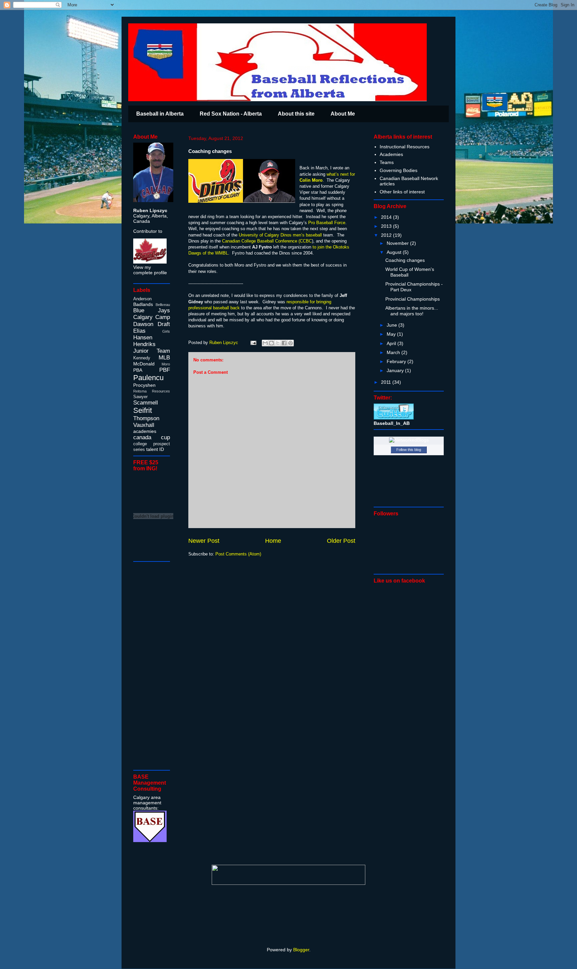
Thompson (146, 418)
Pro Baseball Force (326, 222)
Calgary (143, 317)
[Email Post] (253, 342)
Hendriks (144, 344)
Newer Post (203, 540)
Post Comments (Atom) (238, 553)
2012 (387, 235)
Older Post (341, 540)
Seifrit (142, 410)
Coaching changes (405, 260)
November (398, 243)
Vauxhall (143, 425)
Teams (387, 162)
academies (144, 431)
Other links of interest (402, 191)
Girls (166, 331)
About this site (296, 114)
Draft (164, 324)
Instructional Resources (404, 146)
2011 (386, 382)
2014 (387, 217)
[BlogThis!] (271, 343)
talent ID (155, 449)
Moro (166, 364)
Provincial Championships (412, 299)
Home (273, 540)
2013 (387, 226)
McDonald (144, 363)
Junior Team (151, 351)
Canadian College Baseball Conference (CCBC (267, 241)
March (394, 352)
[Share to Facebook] (284, 343)
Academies (391, 154)
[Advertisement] (153, 665)
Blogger (301, 949)
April (392, 343)
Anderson (142, 299)
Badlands (143, 304)
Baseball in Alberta (160, 114)
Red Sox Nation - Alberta (231, 114)
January (396, 370)
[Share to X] (277, 343)
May (392, 334)
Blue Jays (151, 310)
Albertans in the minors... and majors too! (411, 310)
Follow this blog (408, 450)
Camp (162, 317)
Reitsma (140, 391)
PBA (137, 370)
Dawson (143, 324)
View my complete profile (150, 270)
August (395, 252)
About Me (343, 114)
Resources (161, 391)
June (392, 325)
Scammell (145, 402)
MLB (164, 357)
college (140, 444)
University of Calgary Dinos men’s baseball (280, 234)
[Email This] (265, 343)
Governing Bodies (398, 170)
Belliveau (163, 305)
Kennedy (141, 358)
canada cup (151, 437)
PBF (164, 370)
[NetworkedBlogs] (409, 440)
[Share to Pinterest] (290, 343)
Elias (139, 331)
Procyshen (144, 385)
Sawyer (140, 396)
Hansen (142, 337)
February (397, 361)
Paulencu (148, 377)
